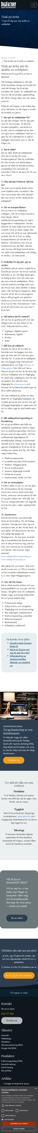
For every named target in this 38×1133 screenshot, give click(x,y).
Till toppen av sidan (19, 992)
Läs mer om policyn (18, 1102)
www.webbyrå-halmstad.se (13, 559)
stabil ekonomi (24, 816)
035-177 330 (7, 1013)
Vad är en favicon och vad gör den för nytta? (20, 651)
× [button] (35, 1088)
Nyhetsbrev (5, 1041)
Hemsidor (5, 1035)
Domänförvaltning (8, 1064)
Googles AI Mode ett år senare (17, 1083)
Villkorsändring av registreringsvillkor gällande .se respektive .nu (20, 660)
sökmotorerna (20, 384)
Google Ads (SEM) (8, 1048)
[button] (19, 1119)
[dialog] (19, 1109)
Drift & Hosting (7, 1067)
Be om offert (16, 918)
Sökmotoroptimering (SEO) (12, 1045)
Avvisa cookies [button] (19, 1129)
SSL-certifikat (6, 1070)
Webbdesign (6, 1038)
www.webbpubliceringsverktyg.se (16, 556)
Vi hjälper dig (14, 760)
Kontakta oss (11, 1020)
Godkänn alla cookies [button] (19, 1124)
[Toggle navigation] (34, 5)
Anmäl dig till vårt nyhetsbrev (19, 975)
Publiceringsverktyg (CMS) (11, 1061)
